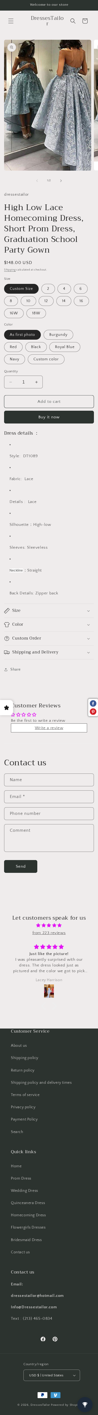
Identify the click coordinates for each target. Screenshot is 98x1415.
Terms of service (25, 1095)
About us (19, 1045)
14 (64, 301)
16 (81, 301)
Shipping (10, 269)
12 (46, 301)
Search (17, 1132)
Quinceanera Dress (28, 1203)
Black (36, 347)
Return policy (23, 1070)
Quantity (11, 371)
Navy (14, 359)
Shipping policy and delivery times (41, 1083)
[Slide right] (61, 181)
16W (14, 313)
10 (28, 301)
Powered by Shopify (66, 1405)
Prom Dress (21, 1178)
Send (21, 866)
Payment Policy (24, 1119)
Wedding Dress (24, 1191)
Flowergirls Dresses (28, 1227)
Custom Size (21, 289)
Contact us (20, 1252)
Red (13, 347)
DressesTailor (40, 1405)
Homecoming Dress (28, 1215)
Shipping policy (24, 1058)
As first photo (22, 335)
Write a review (49, 728)
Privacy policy (23, 1107)
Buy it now (49, 417)
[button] (11, 21)
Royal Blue (65, 347)
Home (16, 1166)
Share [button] (15, 669)
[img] (49, 925)
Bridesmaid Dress (26, 1240)
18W (36, 313)
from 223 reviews (49, 933)
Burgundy (58, 335)
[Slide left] (37, 181)
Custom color (46, 359)
